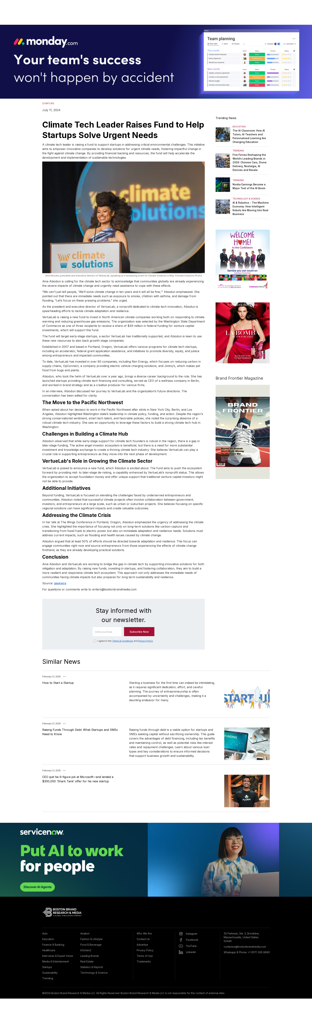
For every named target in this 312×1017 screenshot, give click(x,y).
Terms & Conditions (122, 641)
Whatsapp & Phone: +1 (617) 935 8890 (247, 952)
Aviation (85, 933)
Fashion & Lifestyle (91, 939)
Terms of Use (145, 955)
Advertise (142, 944)
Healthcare (48, 950)
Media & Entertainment (55, 961)
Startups (47, 967)
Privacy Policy (145, 641)
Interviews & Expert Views (57, 955)
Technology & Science (94, 972)
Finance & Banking (53, 944)
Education (48, 939)
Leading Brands (89, 955)
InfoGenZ (85, 950)
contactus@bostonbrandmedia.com (245, 946)
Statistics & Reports (91, 967)
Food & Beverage (90, 944)
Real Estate (87, 961)
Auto (45, 933)
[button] (7, 62)
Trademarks (144, 961)
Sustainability (50, 972)
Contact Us (143, 939)
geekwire (60, 583)
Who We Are (144, 933)
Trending (47, 978)
